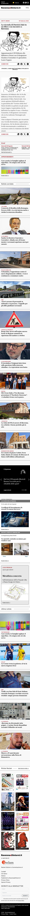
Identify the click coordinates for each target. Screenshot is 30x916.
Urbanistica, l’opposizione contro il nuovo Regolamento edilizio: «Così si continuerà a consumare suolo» (14, 274)
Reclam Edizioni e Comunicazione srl (12, 867)
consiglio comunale (7, 329)
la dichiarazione (6, 361)
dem (2, 299)
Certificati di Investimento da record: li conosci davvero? (11, 508)
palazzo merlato (6, 270)
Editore (3, 876)
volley (3, 662)
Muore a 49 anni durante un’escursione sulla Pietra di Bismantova (11, 755)
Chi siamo (4, 873)
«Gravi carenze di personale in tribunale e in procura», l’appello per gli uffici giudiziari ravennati (14, 304)
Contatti (3, 871)
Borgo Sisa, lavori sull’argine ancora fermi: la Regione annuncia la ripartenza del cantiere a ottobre (14, 333)
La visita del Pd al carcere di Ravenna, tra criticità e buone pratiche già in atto (14, 425)
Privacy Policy (5, 880)
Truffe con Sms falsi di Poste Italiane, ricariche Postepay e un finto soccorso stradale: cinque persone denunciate (14, 693)
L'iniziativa (4, 421)
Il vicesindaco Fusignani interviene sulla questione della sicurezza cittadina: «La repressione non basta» (14, 365)
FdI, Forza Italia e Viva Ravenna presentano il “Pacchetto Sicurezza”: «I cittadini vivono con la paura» (14, 395)
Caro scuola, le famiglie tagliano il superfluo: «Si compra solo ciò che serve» (13, 162)
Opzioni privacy (5, 882)
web (2, 689)
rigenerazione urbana (7, 451)
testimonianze (5, 632)
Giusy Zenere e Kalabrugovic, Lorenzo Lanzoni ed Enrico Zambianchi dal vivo (9, 149)
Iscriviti (25, 895)
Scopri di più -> (5, 175)
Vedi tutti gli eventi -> (6, 152)
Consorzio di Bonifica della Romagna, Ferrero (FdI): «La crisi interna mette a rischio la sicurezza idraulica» (15, 210)
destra (3, 391)
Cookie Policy (13, 914)
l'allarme (4, 206)
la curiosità (4, 721)
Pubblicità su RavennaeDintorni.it (10, 878)
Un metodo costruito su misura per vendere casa (13, 540)
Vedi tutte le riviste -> (23, 768)
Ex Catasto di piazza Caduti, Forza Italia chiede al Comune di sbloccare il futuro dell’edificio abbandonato (15, 455)
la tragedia (4, 751)
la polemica (4, 236)
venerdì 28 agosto (7, 146)
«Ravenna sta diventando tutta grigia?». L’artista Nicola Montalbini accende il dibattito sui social (14, 725)
